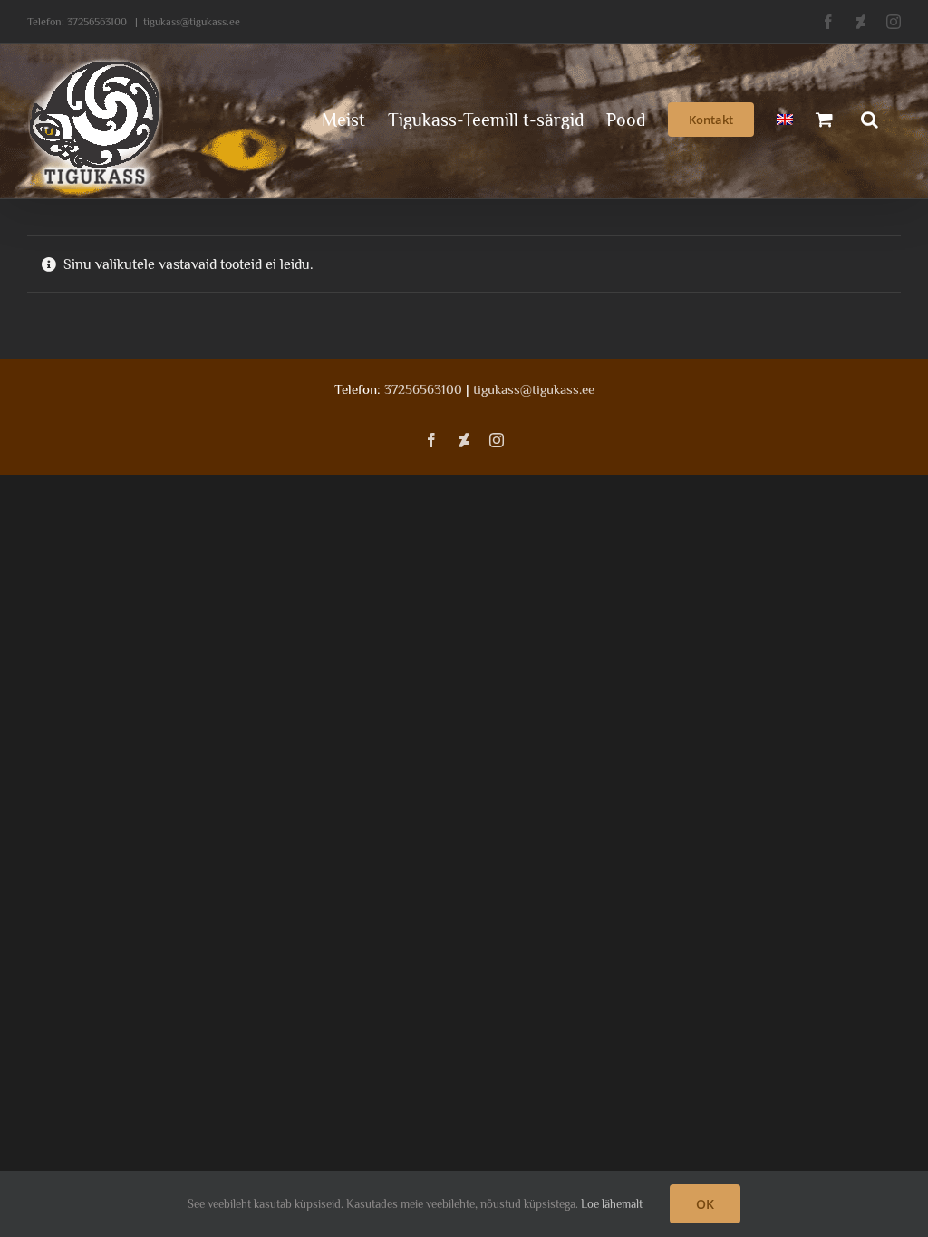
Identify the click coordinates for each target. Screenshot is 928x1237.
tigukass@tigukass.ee (191, 21)
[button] (869, 117)
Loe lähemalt (612, 1204)
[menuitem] (785, 117)
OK (705, 1204)
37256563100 (97, 21)
